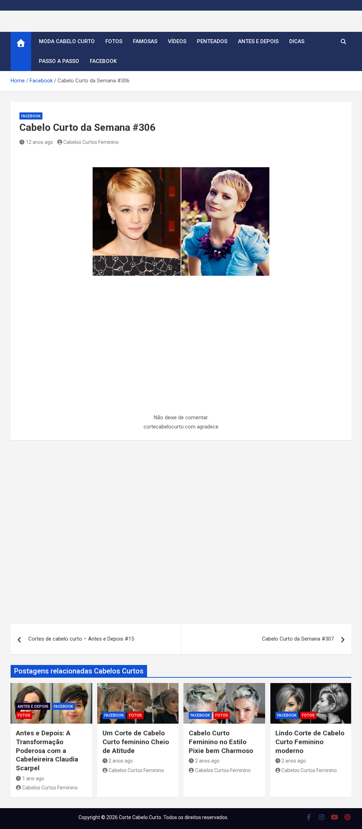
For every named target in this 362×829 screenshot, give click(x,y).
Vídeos (177, 41)
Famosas (145, 41)
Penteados (212, 41)
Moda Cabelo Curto (67, 41)
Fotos (113, 41)
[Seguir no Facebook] (309, 817)
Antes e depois (258, 41)
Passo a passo (59, 61)
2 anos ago (121, 761)
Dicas (296, 41)
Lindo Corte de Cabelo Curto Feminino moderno (309, 741)
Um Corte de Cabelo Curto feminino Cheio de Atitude (136, 741)
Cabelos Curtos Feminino (91, 142)
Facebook (103, 61)
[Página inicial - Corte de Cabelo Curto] (21, 51)
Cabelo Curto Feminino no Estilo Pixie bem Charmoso (221, 741)
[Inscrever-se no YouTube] (335, 817)
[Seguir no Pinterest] (348, 817)
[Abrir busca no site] (343, 42)
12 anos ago (39, 142)
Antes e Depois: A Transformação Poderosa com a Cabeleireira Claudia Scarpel (47, 750)
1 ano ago (33, 778)
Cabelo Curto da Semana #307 (298, 639)
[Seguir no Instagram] (322, 817)
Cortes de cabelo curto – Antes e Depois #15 (81, 639)
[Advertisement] (181, 360)
